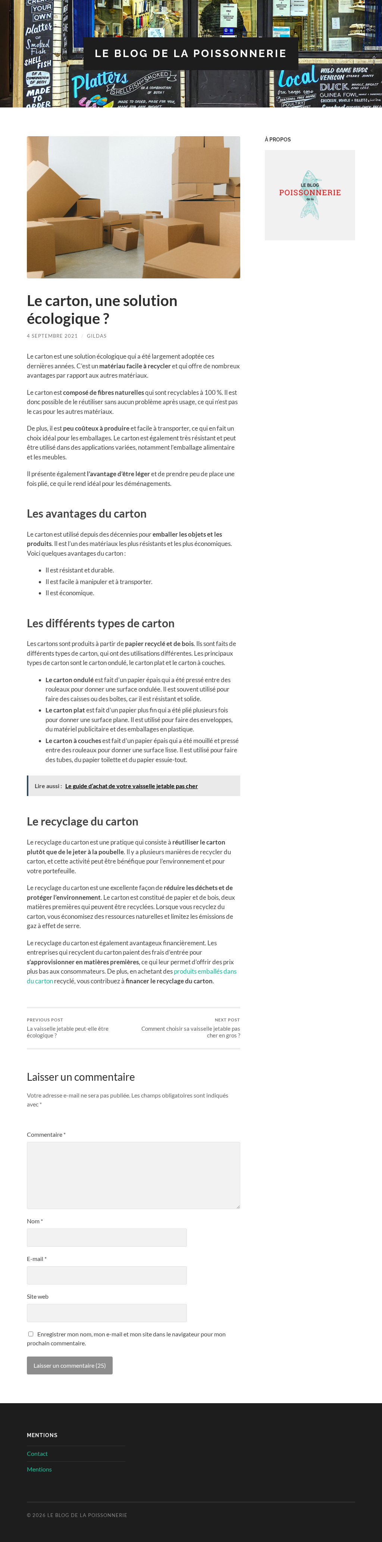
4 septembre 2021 (52, 336)
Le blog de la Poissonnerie (191, 53)
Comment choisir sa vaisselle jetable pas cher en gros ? (190, 1028)
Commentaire (46, 1134)
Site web (37, 1296)
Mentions (39, 1469)
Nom (35, 1220)
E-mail (37, 1258)
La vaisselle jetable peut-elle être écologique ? (68, 1028)
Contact (37, 1453)
